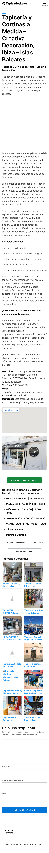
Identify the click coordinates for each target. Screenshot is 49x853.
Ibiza (4, 12)
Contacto (9, 833)
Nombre (7, 767)
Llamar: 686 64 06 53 (24, 480)
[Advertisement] (24, 123)
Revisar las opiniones (24, 551)
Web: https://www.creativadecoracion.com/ (24, 542)
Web (4, 794)
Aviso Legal (10, 830)
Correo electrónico (13, 780)
